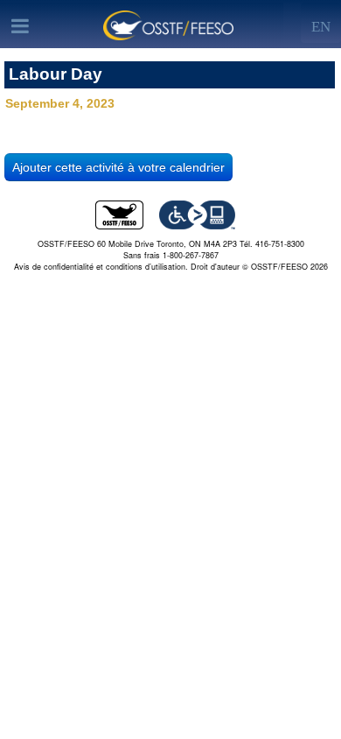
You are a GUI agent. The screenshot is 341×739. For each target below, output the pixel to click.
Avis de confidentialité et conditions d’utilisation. (101, 266)
